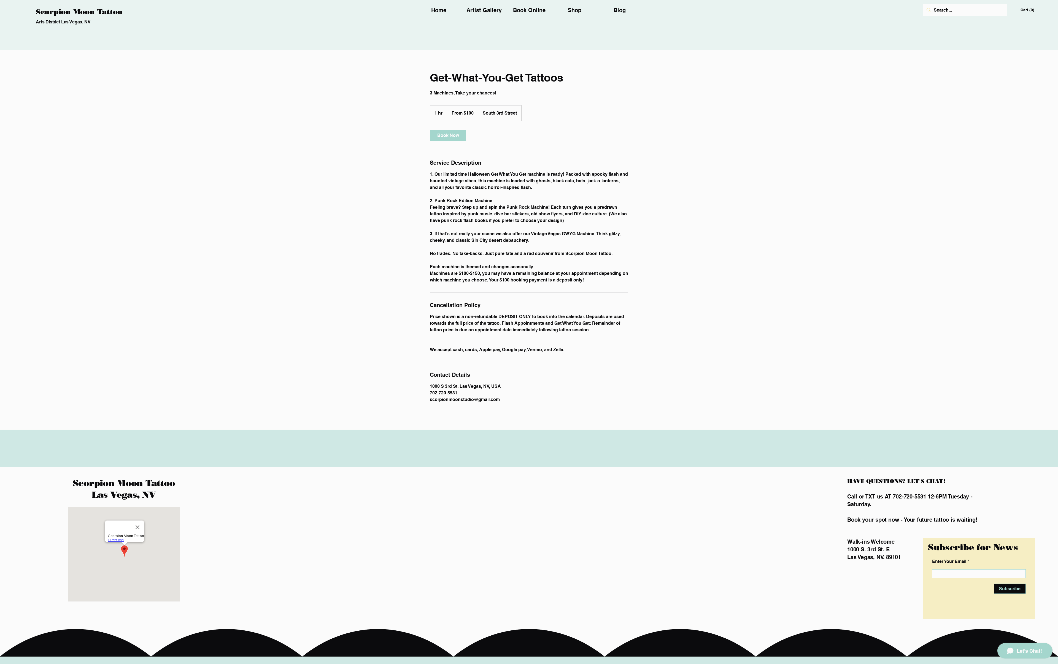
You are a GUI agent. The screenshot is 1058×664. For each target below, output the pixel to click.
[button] (1028, 10)
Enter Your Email (949, 561)
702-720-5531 (909, 496)
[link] (448, 135)
